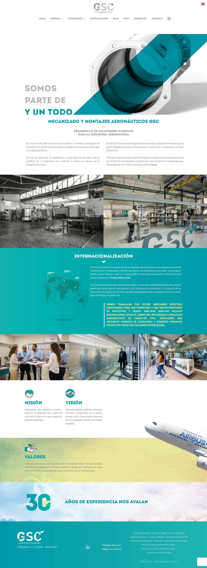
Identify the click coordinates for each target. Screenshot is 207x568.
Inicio (42, 18)
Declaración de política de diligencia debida (158, 549)
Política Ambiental (157, 537)
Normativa (140, 18)
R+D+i (126, 18)
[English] (203, 3)
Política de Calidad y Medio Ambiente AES (170, 541)
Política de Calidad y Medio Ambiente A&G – (159, 545)
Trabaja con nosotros (111, 549)
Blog (115, 18)
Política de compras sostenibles (159, 553)
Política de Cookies (159, 533)
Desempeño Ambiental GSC (142, 541)
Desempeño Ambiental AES (177, 537)
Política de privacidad (141, 533)
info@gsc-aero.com (111, 545)
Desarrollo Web (161, 561)
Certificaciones (99, 18)
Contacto (157, 18)
